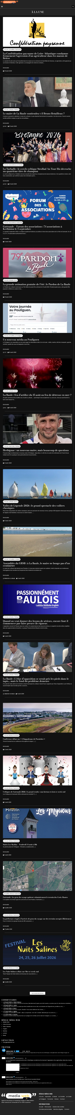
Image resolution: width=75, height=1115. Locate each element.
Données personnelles (45, 1109)
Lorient (5, 1033)
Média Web (6, 1022)
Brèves (11, 735)
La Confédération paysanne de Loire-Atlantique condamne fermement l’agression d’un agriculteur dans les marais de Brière (35, 56)
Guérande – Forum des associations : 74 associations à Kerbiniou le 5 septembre (32, 228)
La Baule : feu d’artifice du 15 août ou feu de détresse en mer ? (37, 395)
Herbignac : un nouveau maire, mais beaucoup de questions (36, 450)
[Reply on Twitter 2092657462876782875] (7, 1073)
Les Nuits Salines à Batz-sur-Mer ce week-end (21, 971)
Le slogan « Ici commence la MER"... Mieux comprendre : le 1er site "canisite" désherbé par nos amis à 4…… (30, 1012)
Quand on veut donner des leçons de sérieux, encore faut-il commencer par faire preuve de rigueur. (35, 622)
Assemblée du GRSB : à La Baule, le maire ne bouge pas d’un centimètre (36, 564)
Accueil (41, 1107)
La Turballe (19, 165)
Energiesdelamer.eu (8, 1042)
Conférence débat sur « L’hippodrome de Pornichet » (24, 739)
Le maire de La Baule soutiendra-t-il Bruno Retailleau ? (34, 113)
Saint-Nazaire (7, 1026)
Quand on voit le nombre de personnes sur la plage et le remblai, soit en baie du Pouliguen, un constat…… (30, 1015)
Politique (16, 109)
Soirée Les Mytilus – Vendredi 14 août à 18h (20, 844)
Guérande (18, 49)
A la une (6, 49)
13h (26, 1058)
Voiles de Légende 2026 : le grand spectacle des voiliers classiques (34, 507)
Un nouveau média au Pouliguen (21, 339)
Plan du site (48, 1107)
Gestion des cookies (58, 1107)
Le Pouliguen (18, 336)
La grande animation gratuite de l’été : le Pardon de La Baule (36, 284)
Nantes (5, 1031)
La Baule (11, 109)
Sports (16, 501)
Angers (5, 1029)
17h (26, 1077)
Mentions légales (58, 1109)
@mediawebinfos (19, 1058)
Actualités (12, 49)
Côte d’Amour (7, 1024)
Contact (62, 1099)
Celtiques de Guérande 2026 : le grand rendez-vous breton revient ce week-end (34, 792)
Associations (12, 165)
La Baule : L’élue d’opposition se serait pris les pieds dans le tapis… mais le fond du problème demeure (36, 680)
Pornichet (16, 735)
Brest (4, 1035)
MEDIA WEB (9, 1058)
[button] (2, 6)
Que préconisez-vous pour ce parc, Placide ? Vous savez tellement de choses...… (24, 1009)
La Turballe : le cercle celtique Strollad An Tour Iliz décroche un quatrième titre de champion (37, 170)
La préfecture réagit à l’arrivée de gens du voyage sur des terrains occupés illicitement (37, 919)
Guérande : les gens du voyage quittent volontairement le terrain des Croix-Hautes (35, 897)
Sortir (15, 280)
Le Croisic (16, 968)
